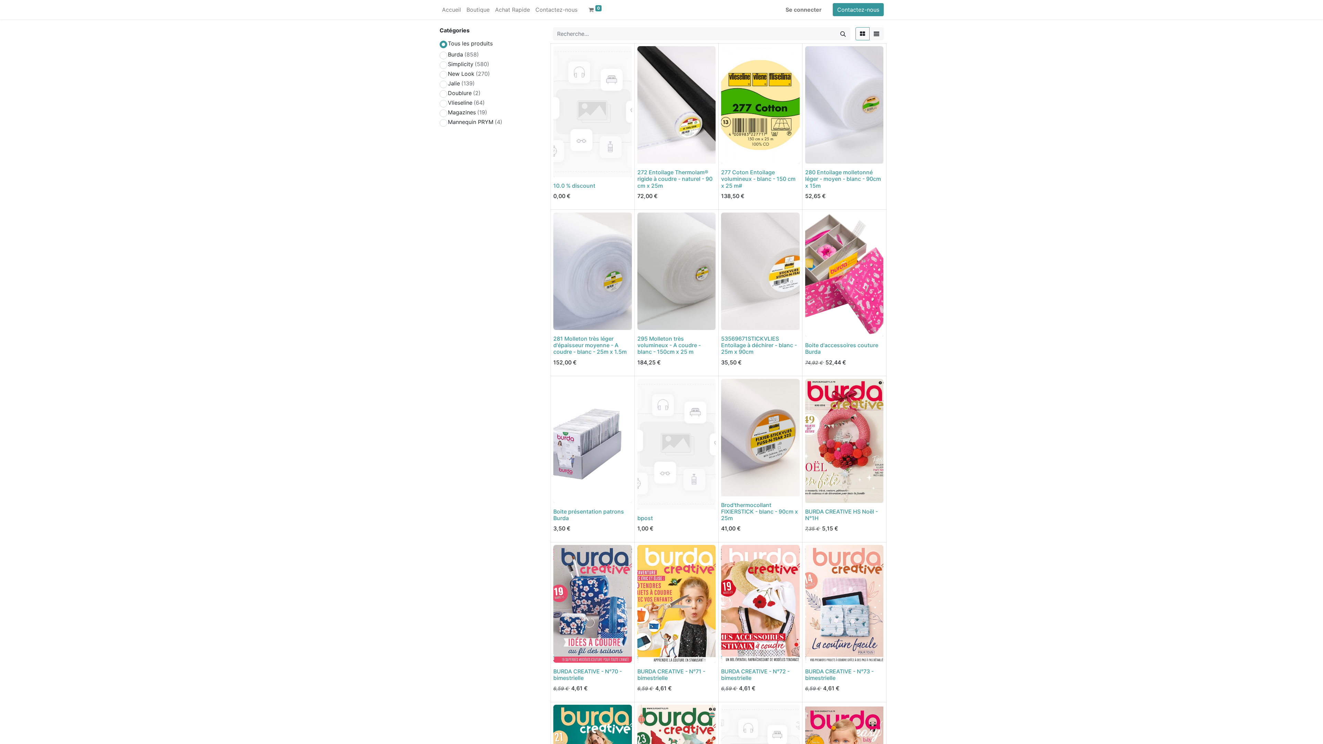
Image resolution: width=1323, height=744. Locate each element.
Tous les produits (470, 43)
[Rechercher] (843, 33)
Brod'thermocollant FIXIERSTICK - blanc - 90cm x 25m (759, 511)
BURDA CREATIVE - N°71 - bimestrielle (671, 674)
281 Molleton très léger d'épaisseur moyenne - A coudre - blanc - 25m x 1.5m (590, 345)
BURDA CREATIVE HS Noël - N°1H (841, 514)
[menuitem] (451, 10)
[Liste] (876, 33)
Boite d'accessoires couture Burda (841, 348)
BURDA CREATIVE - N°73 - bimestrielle (839, 674)
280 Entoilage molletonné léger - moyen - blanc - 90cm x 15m (843, 179)
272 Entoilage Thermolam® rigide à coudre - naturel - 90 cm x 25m (674, 179)
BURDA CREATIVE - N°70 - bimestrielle (587, 674)
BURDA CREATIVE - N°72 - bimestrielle (755, 674)
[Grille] (862, 33)
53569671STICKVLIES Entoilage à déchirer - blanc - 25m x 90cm (759, 345)
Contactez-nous (858, 9)
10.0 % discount (574, 185)
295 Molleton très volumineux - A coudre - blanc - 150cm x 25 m (669, 345)
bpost (645, 518)
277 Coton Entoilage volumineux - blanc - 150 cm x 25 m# (758, 179)
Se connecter (804, 9)
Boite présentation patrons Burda (588, 514)
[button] (563, 167)
